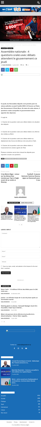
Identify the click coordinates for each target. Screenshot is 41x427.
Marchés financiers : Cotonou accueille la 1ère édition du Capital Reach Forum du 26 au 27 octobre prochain (20, 218)
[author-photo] (20, 190)
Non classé (4, 413)
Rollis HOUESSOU (6, 65)
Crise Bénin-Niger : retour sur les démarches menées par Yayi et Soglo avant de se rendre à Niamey (10, 178)
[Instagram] (19, 348)
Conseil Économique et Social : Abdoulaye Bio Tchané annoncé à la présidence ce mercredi (7, 217)
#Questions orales (10, 158)
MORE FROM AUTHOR (26, 202)
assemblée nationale (21, 158)
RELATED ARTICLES (13, 202)
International (4, 407)
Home (2, 45)
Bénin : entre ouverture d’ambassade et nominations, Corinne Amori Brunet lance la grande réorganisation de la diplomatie (33, 218)
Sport (2, 404)
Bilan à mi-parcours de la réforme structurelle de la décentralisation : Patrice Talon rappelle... (17, 315)
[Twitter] (7, 70)
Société (3, 398)
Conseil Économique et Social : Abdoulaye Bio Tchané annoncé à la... (25, 362)
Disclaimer (9, 422)
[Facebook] (3, 70)
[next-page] (22, 225)
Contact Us (31, 422)
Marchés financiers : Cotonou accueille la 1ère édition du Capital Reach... (25, 371)
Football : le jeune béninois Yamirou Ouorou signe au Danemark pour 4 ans (31, 177)
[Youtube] (26, 348)
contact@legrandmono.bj (24, 344)
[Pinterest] (12, 70)
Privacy (15, 422)
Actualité (7, 45)
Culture (3, 410)
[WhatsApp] (16, 70)
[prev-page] (19, 225)
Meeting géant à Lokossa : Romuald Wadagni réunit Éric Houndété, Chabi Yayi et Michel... (19, 307)
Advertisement (23, 422)
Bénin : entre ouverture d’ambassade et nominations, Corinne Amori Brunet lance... (25, 381)
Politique (10, 48)
